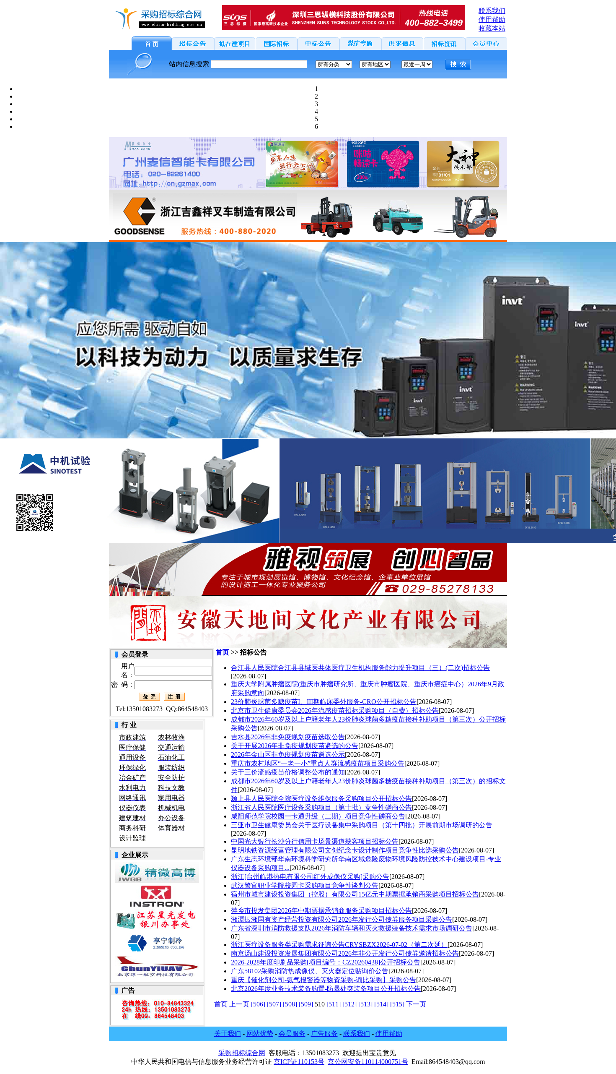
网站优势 (259, 1033)
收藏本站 (492, 28)
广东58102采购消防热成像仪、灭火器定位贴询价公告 (309, 971)
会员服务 (292, 1033)
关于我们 (227, 1033)
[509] (306, 1004)
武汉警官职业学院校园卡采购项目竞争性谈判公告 (304, 885)
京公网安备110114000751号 (368, 1061)
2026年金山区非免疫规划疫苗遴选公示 (288, 754)
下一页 (416, 1004)
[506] (258, 1004)
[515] (397, 1004)
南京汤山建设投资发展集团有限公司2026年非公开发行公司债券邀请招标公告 (345, 953)
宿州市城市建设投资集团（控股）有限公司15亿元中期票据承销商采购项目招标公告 (355, 894)
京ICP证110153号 (299, 1061)
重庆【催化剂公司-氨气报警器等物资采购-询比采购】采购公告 (323, 979)
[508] (290, 1004)
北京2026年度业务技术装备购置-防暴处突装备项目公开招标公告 (326, 988)
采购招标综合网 (241, 1052)
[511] (333, 1004)
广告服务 (324, 1033)
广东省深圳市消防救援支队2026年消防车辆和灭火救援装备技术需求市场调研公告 (351, 928)
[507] (274, 1004)
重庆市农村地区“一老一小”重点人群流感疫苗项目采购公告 (317, 763)
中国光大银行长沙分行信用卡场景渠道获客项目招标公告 (315, 841)
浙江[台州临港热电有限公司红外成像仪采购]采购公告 (310, 876)
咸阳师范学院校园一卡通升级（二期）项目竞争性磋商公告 (318, 816)
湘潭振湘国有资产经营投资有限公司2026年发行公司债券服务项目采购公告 (341, 919)
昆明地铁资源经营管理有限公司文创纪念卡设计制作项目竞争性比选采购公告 (345, 850)
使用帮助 (388, 1033)
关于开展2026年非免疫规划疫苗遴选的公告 (294, 745)
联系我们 (356, 1033)
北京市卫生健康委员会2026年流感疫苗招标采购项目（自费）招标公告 (335, 710)
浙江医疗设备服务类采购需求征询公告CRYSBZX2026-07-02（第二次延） (339, 944)
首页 (222, 652)
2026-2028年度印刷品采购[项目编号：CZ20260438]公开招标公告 (325, 962)
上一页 (239, 1004)
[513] (365, 1004)
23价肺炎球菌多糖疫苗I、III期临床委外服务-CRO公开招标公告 (324, 701)
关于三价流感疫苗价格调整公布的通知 (288, 772)
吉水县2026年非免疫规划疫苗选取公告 (288, 736)
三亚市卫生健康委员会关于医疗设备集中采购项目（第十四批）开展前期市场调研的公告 (361, 825)
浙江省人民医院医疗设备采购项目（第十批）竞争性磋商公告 (321, 807)
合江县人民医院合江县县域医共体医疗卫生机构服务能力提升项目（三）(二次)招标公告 (360, 667)
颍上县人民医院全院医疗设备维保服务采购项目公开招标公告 (321, 798)
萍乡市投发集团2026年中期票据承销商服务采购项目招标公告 (321, 910)
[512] (349, 1004)
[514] (381, 1004)
